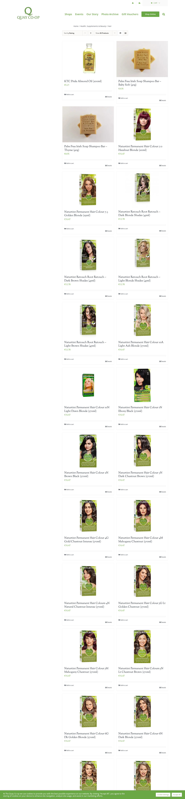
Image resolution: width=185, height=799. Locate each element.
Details (109, 97)
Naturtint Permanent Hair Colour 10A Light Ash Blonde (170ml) (140, 344)
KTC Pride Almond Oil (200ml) (83, 81)
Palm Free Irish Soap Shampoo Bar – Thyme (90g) (85, 148)
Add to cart (70, 94)
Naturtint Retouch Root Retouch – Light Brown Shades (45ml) (85, 344)
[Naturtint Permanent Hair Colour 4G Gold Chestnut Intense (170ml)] (88, 516)
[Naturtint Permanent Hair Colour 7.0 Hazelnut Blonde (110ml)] (142, 124)
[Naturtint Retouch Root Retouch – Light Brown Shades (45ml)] (88, 320)
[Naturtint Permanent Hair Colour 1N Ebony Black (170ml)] (142, 385)
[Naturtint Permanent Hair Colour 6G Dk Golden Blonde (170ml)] (88, 712)
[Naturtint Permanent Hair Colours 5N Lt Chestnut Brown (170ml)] (142, 646)
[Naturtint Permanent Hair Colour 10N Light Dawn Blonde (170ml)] (88, 385)
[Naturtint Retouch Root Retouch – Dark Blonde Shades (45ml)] (142, 190)
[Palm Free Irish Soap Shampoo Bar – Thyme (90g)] (88, 124)
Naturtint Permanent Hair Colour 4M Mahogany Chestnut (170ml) (140, 540)
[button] (163, 14)
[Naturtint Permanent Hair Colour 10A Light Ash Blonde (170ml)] (142, 320)
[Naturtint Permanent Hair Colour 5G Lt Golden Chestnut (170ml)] (142, 581)
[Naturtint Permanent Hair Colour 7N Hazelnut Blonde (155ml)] (142, 777)
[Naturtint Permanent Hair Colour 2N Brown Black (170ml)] (88, 451)
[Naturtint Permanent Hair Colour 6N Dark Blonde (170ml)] (142, 712)
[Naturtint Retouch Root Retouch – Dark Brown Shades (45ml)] (88, 255)
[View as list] (125, 33)
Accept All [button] (176, 794)
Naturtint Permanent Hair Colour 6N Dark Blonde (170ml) (140, 735)
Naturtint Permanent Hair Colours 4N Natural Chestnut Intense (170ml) (87, 605)
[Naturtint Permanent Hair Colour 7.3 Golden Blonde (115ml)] (88, 190)
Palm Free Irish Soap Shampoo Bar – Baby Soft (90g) (139, 83)
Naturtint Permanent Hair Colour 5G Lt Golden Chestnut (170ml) (141, 605)
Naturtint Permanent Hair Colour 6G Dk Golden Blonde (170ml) (86, 735)
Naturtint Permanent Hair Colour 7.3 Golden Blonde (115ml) (86, 214)
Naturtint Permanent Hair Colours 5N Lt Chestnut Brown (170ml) (140, 670)
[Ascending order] (90, 33)
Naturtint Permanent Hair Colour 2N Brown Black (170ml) (86, 475)
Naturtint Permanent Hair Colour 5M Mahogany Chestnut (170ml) (86, 670)
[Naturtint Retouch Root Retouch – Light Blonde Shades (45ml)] (142, 255)
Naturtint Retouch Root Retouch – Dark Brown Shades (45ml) (85, 279)
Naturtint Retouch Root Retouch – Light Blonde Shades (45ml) (139, 279)
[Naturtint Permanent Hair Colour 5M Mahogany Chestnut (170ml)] (88, 646)
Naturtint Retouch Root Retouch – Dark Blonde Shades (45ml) (139, 214)
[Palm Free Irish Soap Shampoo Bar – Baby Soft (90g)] (142, 59)
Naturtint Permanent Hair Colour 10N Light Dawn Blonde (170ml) (86, 409)
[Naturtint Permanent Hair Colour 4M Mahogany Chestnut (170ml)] (142, 516)
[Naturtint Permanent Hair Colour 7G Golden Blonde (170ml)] (88, 777)
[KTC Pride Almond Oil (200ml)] (88, 59)
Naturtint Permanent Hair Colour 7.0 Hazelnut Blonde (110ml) (140, 148)
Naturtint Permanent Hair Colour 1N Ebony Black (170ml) (140, 409)
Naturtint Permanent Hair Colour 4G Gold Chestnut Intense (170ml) (86, 540)
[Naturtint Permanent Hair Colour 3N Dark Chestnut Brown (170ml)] (142, 451)
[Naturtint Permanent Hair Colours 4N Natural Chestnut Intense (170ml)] (88, 581)
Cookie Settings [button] (163, 794)
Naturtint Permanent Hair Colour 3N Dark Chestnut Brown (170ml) (140, 475)
